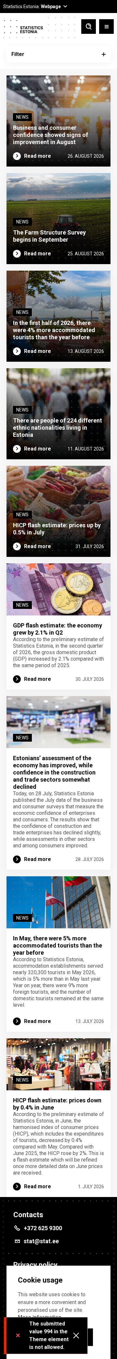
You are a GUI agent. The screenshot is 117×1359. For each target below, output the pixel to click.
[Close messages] (76, 1335)
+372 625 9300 (43, 1228)
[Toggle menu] (106, 27)
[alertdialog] (58, 1312)
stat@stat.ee (41, 1241)
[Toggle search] (88, 27)
